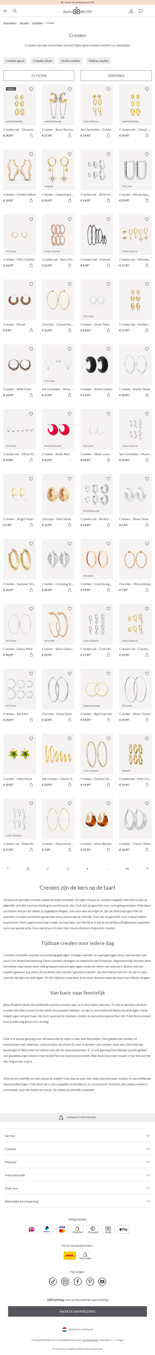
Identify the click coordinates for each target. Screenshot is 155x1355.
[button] (131, 11)
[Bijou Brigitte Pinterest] (89, 1282)
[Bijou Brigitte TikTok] (53, 1282)
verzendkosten (90, 1339)
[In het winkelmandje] (31, 135)
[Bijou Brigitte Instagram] (65, 1282)
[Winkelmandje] (150, 11)
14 (127, 868)
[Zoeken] (14, 11)
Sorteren (116, 75)
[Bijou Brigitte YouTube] (102, 1282)
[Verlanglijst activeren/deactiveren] (31, 89)
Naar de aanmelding (77, 1311)
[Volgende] (147, 868)
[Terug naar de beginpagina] (77, 10)
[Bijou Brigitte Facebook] (77, 1282)
